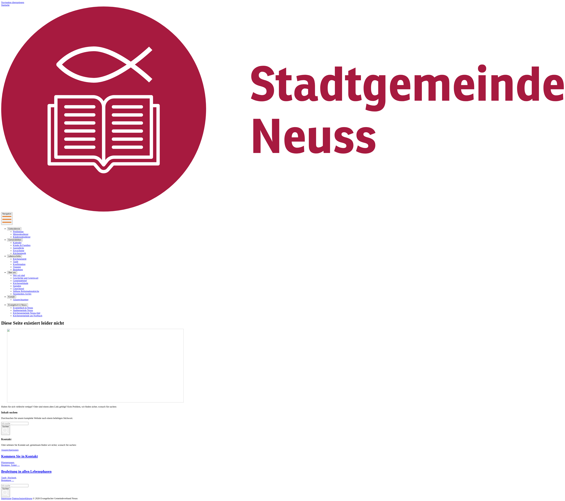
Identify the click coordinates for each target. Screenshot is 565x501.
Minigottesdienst (20, 234)
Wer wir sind (19, 275)
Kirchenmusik (19, 253)
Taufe (15, 261)
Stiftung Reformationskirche (26, 291)
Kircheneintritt (19, 259)
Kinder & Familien (21, 245)
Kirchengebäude (20, 283)
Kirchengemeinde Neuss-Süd (26, 313)
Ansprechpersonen (10, 450)
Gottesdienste (14, 229)
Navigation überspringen (12, 2)
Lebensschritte (14, 256)
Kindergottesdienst (21, 237)
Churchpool (18, 288)
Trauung (17, 267)
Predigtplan (18, 231)
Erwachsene (18, 250)
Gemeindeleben (14, 240)
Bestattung (18, 269)
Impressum (6, 498)
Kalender (17, 242)
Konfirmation (19, 264)
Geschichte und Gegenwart (25, 278)
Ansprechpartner (20, 299)
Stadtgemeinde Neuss (23, 310)
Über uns (12, 272)
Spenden (17, 286)
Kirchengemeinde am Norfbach (27, 315)
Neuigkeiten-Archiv (22, 294)
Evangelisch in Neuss (17, 305)
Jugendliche (18, 248)
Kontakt (11, 297)
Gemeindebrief (20, 280)
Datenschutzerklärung (22, 498)
